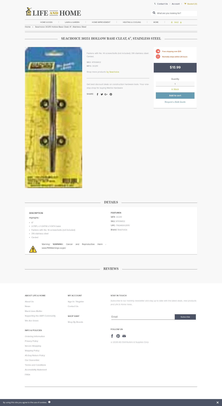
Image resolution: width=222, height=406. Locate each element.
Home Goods (46, 22)
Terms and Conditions (35, 365)
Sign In (71, 301)
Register (80, 301)
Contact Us (73, 306)
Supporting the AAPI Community (40, 316)
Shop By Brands (75, 322)
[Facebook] (112, 336)
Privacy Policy (31, 341)
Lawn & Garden (72, 22)
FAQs (27, 374)
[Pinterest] (118, 336)
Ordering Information (35, 336)
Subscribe (185, 317)
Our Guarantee (32, 360)
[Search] (154, 13)
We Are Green (32, 320)
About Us (29, 301)
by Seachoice (112, 72)
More (155, 22)
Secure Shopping (33, 346)
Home (28, 27)
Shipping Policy (32, 350)
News (27, 306)
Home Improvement (101, 22)
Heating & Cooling (132, 22)
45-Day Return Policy (35, 355)
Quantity (175, 79)
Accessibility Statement (36, 369)
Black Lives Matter (33, 311)
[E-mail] (124, 336)
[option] (53, 117)
